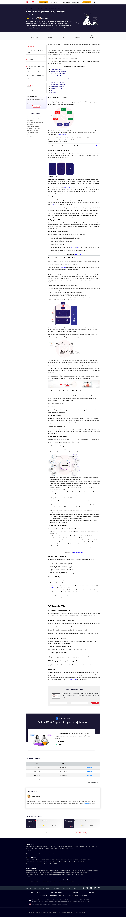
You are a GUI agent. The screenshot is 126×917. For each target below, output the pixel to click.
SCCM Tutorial (87, 879)
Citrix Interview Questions (31, 874)
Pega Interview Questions (42, 874)
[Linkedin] (91, 888)
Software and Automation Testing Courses (78, 861)
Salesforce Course (46, 846)
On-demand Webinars (65, 2)
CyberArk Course (42, 853)
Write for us (75, 892)
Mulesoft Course (91, 853)
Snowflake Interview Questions (67, 874)
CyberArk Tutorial (29, 881)
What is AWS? (78, 254)
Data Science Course (30, 848)
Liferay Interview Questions (57, 872)
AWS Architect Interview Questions (35, 75)
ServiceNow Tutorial (72, 879)
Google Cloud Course (37, 846)
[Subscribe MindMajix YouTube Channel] (74, 387)
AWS (34, 8)
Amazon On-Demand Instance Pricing (36, 56)
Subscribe (95, 702)
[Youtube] (99, 888)
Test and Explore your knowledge (35, 90)
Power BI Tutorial (80, 879)
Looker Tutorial (48, 879)
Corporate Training (35, 892)
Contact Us (63, 884)
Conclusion (29, 136)
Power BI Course (29, 846)
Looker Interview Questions (66, 870)
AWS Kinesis (30, 59)
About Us (48, 884)
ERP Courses (57, 863)
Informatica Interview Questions (79, 870)
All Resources (54, 2)
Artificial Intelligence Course (41, 848)
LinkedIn (87, 803)
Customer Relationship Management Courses (82, 859)
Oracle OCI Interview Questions (82, 872)
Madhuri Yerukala (35, 796)
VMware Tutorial (60, 881)
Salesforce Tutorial (35, 879)
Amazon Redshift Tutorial (33, 63)
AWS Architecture (31, 78)
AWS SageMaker (68, 187)
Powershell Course (77, 853)
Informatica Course (63, 846)
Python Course (85, 846)
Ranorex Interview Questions (70, 872)
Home (27, 8)
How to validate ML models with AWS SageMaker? (63, 80)
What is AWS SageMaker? (57, 69)
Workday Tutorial (63, 879)
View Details (89, 767)
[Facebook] (83, 888)
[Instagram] (95, 888)
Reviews (94, 884)
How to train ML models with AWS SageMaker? (62, 78)
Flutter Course (79, 846)
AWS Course (63, 853)
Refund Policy (78, 884)
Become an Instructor (56, 892)
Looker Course (57, 853)
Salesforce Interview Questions (32, 870)
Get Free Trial (36, 106)
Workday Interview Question (92, 870)
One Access (56, 888)
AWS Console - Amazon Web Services (36, 71)
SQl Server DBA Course (30, 855)
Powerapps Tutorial (37, 881)
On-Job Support (76, 2)
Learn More (89, 748)
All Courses (28, 888)
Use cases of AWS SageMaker (33, 128)
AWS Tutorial (28, 879)
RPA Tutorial (42, 879)
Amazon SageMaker (78, 552)
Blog (31, 8)
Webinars (75, 888)
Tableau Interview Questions (54, 874)
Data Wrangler (53, 587)
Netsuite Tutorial (53, 881)
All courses (43, 2)
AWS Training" (73, 679)
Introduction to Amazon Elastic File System (35, 51)
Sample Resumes (66, 888)
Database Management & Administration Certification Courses (38, 861)
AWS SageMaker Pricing (32, 132)
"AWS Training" (94, 145)
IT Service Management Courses (32, 863)
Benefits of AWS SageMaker (33, 130)
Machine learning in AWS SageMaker (35, 116)
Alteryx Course (69, 853)
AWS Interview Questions (44, 870)
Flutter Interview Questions (45, 872)
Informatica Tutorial (56, 879)
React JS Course (39, 855)
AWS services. (62, 134)
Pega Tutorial (93, 879)
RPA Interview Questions (55, 870)
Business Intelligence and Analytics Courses (35, 859)
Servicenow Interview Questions (32, 872)
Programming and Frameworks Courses (64, 859)
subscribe (86, 2)
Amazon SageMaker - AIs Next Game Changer (35, 67)
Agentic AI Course (62, 848)
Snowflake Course (71, 846)
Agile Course (28, 853)
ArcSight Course (35, 853)
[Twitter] (87, 888)
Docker (53, 204)
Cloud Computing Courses (49, 859)
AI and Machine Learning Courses (47, 863)
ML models (63, 267)
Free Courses (33, 884)
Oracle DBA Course (55, 846)
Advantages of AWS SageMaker (58, 73)
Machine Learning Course (52, 848)
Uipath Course (84, 853)
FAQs (28, 134)
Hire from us (92, 892)
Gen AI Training (69, 848)
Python (77, 247)
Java (71, 247)
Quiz (39, 888)
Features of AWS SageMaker (33, 126)
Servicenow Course (93, 846)
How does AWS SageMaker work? (59, 71)
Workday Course (49, 853)
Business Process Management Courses (60, 861)
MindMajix (55, 895)
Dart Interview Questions (79, 874)
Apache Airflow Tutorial (69, 881)
